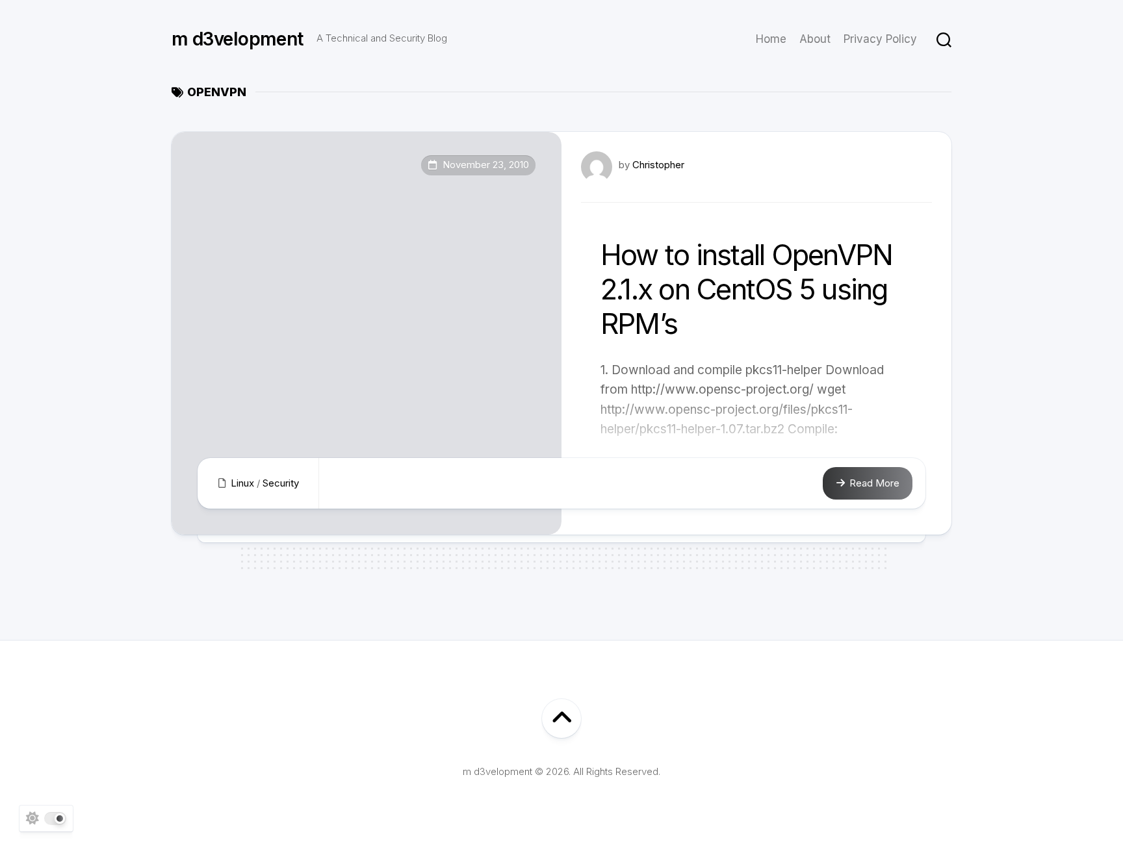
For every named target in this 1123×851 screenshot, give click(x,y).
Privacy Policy (880, 38)
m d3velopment (237, 39)
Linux (242, 483)
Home (771, 38)
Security (281, 483)
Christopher (658, 165)
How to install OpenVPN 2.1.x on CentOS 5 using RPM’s (746, 289)
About (815, 38)
